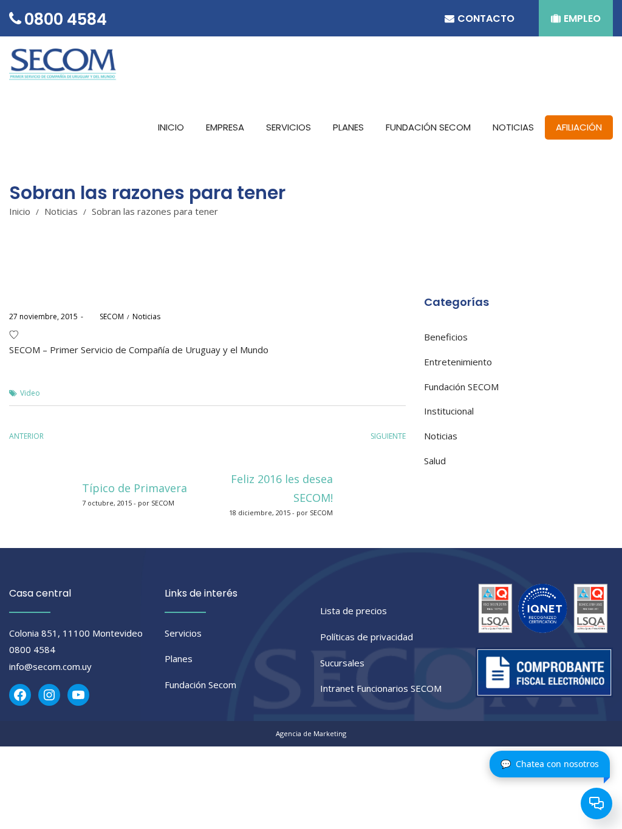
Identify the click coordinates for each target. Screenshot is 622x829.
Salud (435, 461)
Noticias (61, 211)
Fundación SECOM (461, 387)
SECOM (105, 316)
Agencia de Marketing (311, 733)
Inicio (19, 211)
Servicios (183, 633)
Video (30, 393)
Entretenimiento (458, 362)
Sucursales (342, 663)
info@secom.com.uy (50, 666)
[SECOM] (65, 66)
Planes (179, 658)
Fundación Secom (200, 684)
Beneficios (446, 337)
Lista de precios (353, 610)
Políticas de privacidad (366, 637)
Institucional (449, 411)
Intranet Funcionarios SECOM (381, 688)
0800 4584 (32, 649)
